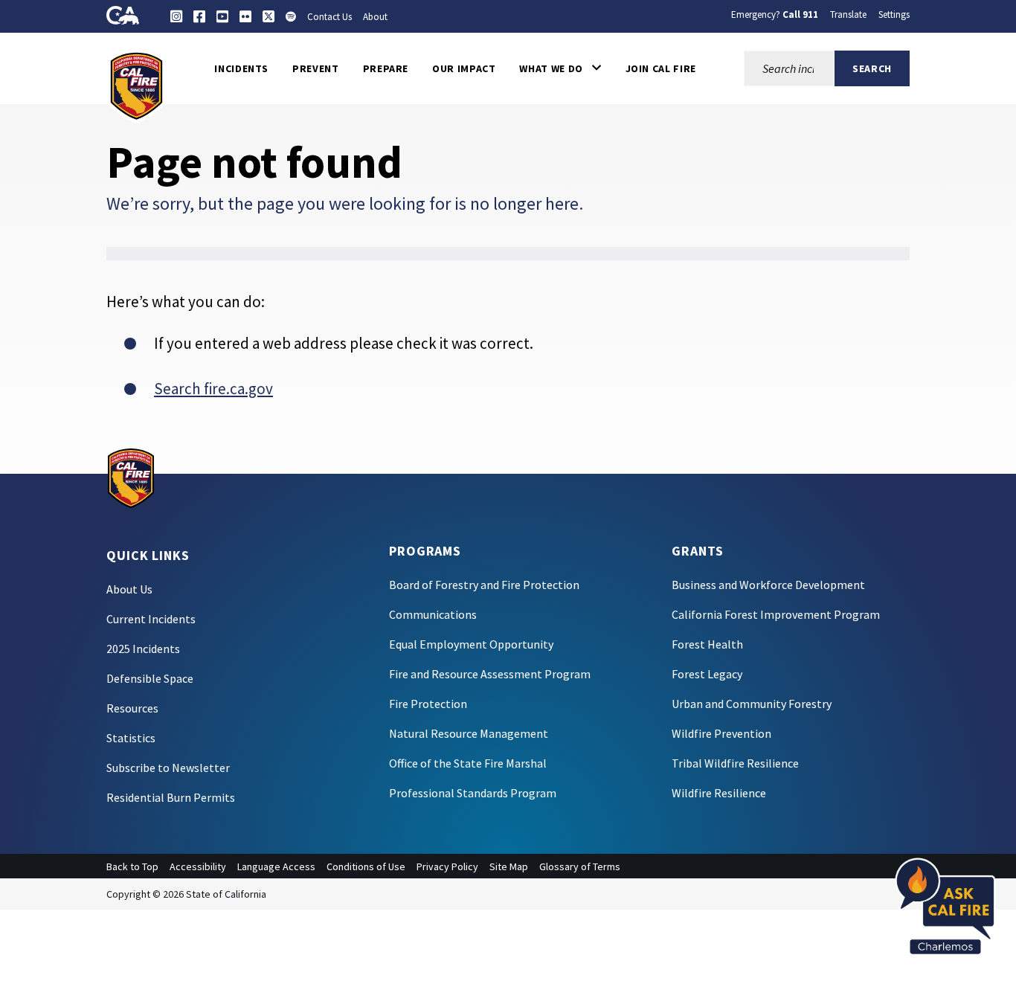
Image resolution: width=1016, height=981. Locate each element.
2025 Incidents (143, 648)
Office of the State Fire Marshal (468, 763)
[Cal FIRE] (136, 84)
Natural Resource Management (468, 733)
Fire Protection (428, 703)
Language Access (276, 866)
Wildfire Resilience (719, 792)
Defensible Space (149, 678)
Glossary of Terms (579, 866)
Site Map (508, 866)
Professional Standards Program (472, 792)
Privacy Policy (447, 866)
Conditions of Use (366, 866)
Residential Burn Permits (170, 797)
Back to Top (132, 866)
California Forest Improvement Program (776, 614)
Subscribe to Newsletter (168, 767)
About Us (129, 589)
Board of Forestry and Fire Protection (484, 584)
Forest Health (707, 644)
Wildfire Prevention (721, 733)
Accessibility (198, 866)
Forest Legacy (707, 673)
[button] (560, 68)
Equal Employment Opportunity (471, 644)
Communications (433, 614)
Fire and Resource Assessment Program (490, 673)
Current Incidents (151, 618)
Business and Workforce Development (768, 584)
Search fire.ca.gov (213, 389)
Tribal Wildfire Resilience (735, 763)
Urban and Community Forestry (752, 703)
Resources (132, 708)
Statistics (130, 737)
